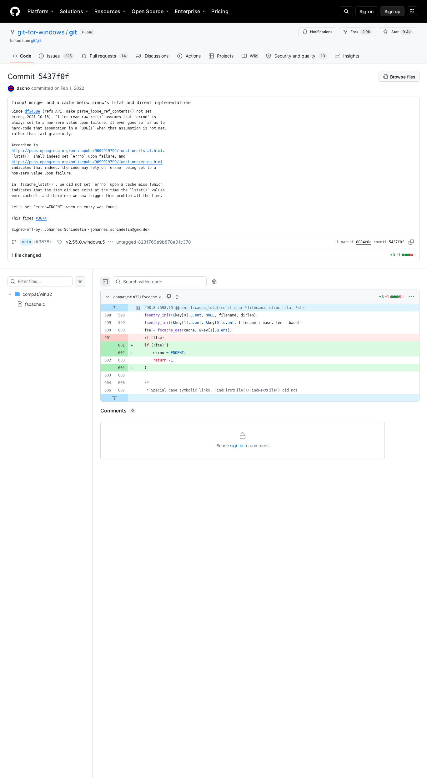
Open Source (147, 11)
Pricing (220, 11)
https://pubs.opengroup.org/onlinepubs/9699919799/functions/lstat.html (87, 151)
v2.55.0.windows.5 (85, 242)
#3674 (41, 218)
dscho (23, 88)
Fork (360, 31)
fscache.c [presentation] (35, 303)
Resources (107, 11)
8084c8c (363, 242)
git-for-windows (41, 32)
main (26, 242)
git (73, 32)
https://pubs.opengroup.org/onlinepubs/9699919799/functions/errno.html (87, 162)
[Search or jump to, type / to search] (346, 11)
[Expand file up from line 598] (114, 307)
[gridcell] (260, 307)
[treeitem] (46, 299)
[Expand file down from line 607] (114, 398)
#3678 (42, 241)
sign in (236, 445)
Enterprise (187, 11)
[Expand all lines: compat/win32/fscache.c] (177, 296)
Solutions (71, 11)
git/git (36, 40)
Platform (38, 11)
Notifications (321, 31)
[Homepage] (15, 11)
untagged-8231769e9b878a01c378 (153, 242)
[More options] (412, 297)
